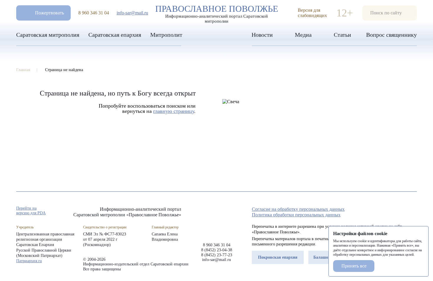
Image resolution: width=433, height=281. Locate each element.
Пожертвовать (49, 12)
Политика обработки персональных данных (296, 214)
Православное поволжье (216, 12)
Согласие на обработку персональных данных (298, 209)
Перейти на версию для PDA (31, 210)
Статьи (342, 34)
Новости (262, 34)
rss (414, 211)
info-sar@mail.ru (132, 12)
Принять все (353, 265)
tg (393, 211)
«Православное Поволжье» (216, 220)
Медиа (303, 34)
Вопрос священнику (391, 34)
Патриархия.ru (29, 261)
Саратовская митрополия (47, 34)
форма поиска (389, 13)
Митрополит (166, 34)
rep (382, 211)
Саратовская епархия (114, 34)
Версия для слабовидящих (312, 13)
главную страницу (173, 111)
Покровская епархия (278, 257)
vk (403, 211)
